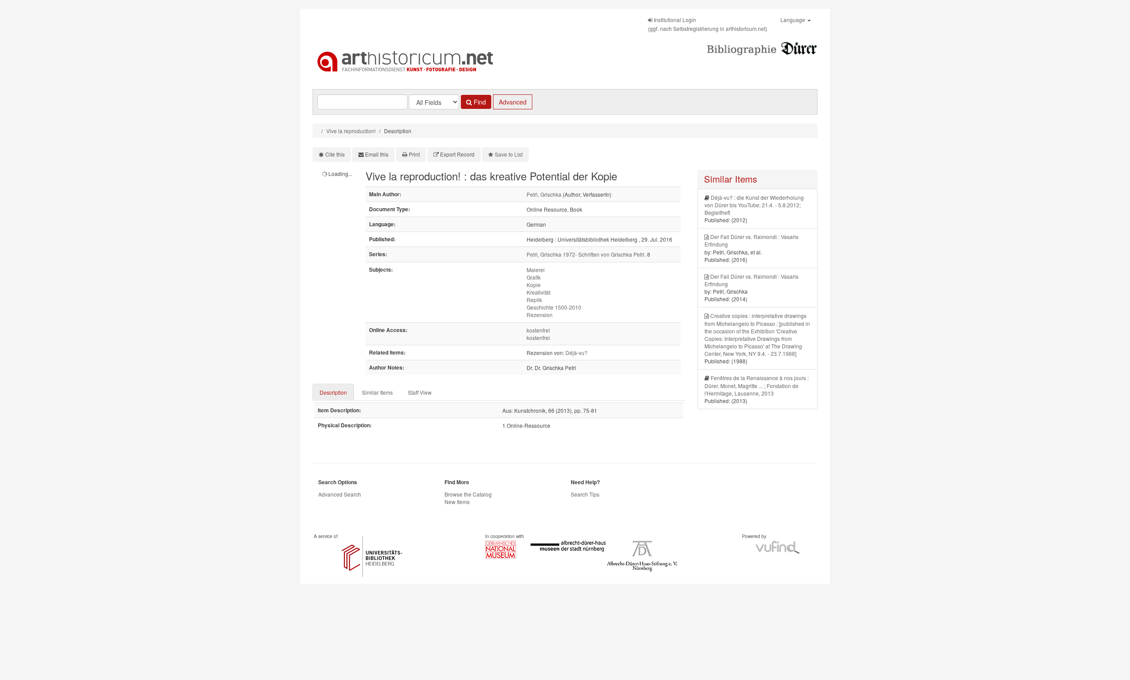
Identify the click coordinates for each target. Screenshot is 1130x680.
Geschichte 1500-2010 (554, 307)
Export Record (457, 154)
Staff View (420, 392)
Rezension (540, 314)
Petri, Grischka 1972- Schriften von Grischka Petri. (586, 254)
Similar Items (377, 392)
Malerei (536, 269)
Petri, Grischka (544, 194)
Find (479, 101)
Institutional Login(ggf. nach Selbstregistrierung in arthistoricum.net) (707, 24)
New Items (457, 501)
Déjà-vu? (576, 352)
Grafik (534, 277)
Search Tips (585, 494)
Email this (376, 154)
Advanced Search (339, 494)
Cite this (335, 154)
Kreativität (538, 292)
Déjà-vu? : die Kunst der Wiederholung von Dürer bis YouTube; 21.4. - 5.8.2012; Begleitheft (754, 205)
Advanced (513, 101)
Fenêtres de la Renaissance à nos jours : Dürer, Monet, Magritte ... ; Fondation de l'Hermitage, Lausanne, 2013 (756, 385)
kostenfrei (538, 330)
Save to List (509, 154)
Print (414, 154)
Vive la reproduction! (351, 131)
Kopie (534, 284)
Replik (534, 299)
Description (333, 392)
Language (793, 19)
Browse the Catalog (468, 494)
